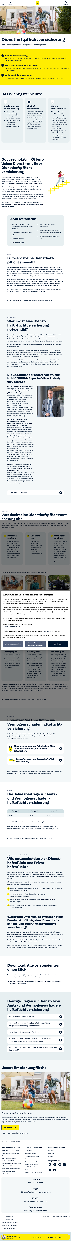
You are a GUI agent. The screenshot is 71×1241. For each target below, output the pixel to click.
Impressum (47, 631)
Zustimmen (58, 644)
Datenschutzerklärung (13, 627)
